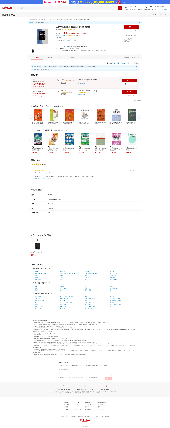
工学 (62, 19)
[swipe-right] (139, 117)
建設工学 (66, 19)
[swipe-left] (31, 117)
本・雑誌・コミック (44, 19)
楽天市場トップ (33, 19)
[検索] (120, 8)
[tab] (37, 57)
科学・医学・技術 (54, 19)
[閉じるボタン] (140, 22)
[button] (131, 8)
